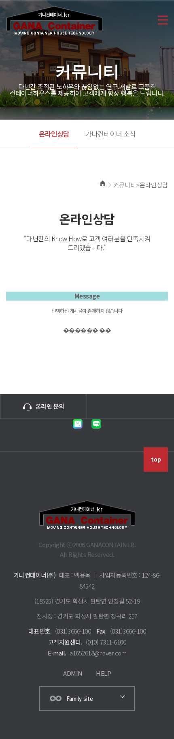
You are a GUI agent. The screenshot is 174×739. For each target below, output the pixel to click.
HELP (103, 673)
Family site (79, 698)
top (156, 459)
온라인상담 (54, 134)
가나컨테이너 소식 (110, 134)
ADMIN (73, 673)
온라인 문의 (50, 406)
